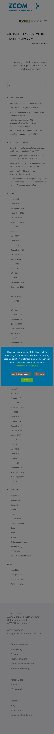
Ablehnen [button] (40, 374)
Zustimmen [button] (27, 380)
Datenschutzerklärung (27, 365)
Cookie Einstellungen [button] (20, 374)
